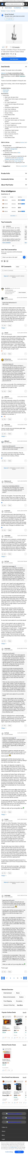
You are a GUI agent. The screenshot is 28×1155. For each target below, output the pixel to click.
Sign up (6, 276)
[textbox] (12, 257)
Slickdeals (3, 10)
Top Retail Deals (17, 7)
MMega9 (6, 441)
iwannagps (7, 535)
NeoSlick (7, 288)
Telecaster (5, 91)
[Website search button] (22, 4)
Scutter (6, 819)
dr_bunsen (7, 510)
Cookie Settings (9, 1151)
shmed (6, 332)
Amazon (15, 1035)
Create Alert (10, 18)
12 (4, 1037)
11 (21, 978)
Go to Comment (6, 242)
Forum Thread (17, 161)
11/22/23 (6, 203)
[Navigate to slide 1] (13, 42)
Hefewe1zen (7, 359)
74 (4, 47)
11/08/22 (6, 211)
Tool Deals (25, 7)
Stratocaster (6, 90)
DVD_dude (7, 424)
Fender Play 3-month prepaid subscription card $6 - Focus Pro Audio (6, 1060)
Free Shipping (8, 1001)
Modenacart (7, 481)
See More (20, 1005)
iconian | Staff (24, 166)
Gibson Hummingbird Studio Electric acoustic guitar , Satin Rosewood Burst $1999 (6, 1027)
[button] (6, 47)
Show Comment (22, 292)
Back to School (8, 7)
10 (4, 1070)
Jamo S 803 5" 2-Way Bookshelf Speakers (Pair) (6, 1092)
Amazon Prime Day (9, 1005)
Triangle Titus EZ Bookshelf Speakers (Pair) (18, 1092)
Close (19, 1151)
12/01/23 (6, 200)
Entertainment (8, 993)
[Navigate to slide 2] (14, 42)
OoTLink (6, 561)
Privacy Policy (13, 1147)
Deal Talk (13, 10)
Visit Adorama (14, 59)
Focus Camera (5, 1067)
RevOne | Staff (23, 142)
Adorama (3, 73)
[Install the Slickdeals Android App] (14, 1117)
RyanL (6, 297)
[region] (14, 1148)
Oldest (17, 266)
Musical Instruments (9, 997)
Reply (9, 325)
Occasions (19, 1001)
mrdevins (8, 226)
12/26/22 (6, 207)
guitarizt (6, 396)
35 (16, 1102)
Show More (13, 215)
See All (24, 1012)
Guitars (21, 997)
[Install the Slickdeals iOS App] (14, 1122)
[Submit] (3, 270)
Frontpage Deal (13, 149)
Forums (8, 10)
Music (18, 993)
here (19, 152)
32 (4, 1102)
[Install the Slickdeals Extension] (14, 1113)
